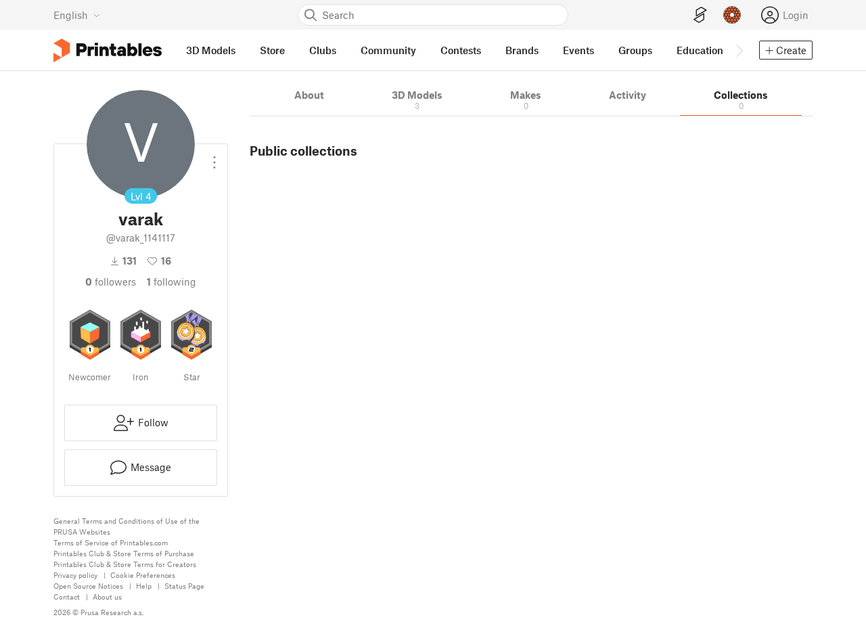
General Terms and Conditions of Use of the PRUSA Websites (126, 526)
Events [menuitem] (578, 50)
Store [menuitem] (272, 50)
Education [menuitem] (700, 50)
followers (110, 281)
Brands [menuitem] (522, 50)
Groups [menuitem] (635, 50)
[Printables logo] (107, 50)
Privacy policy (75, 574)
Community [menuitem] (388, 50)
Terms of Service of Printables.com (110, 542)
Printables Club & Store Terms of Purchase (123, 553)
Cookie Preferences (142, 574)
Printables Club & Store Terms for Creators (124, 564)
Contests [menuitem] (460, 50)
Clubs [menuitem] (322, 50)
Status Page (184, 585)
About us (107, 596)
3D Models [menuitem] (210, 50)
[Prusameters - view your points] (732, 15)
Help (144, 585)
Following (171, 281)
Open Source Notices (88, 585)
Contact (66, 596)
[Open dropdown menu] (214, 157)
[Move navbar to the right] (739, 50)
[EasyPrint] (700, 15)
